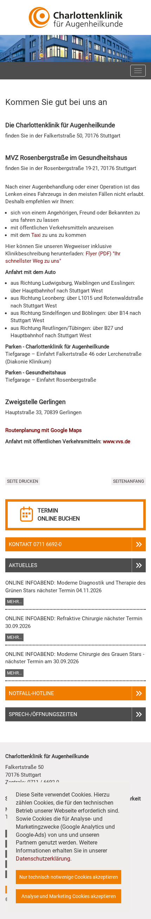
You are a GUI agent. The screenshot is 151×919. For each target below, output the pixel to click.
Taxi (36, 235)
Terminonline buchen (59, 514)
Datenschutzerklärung (43, 858)
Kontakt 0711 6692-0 (35, 544)
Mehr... (14, 601)
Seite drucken (22, 481)
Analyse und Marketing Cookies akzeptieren (68, 896)
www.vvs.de (116, 441)
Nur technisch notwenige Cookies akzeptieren (68, 877)
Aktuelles (23, 565)
